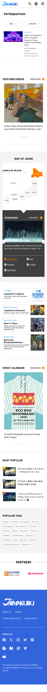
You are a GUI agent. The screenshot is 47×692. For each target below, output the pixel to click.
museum (24, 531)
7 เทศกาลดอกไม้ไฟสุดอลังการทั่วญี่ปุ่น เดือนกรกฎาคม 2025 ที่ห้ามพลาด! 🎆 (30, 497)
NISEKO (10, 264)
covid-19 (35, 531)
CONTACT (19, 612)
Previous (14, 136)
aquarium (35, 56)
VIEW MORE (35, 79)
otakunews (18, 535)
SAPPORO (11, 270)
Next (33, 136)
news (15, 521)
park (15, 531)
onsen (33, 526)
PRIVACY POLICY (31, 618)
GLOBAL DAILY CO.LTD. (12, 618)
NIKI (31, 259)
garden (24, 540)
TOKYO (27, 51)
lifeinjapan (8, 526)
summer (27, 544)
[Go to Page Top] (41, 686)
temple (30, 535)
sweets (7, 535)
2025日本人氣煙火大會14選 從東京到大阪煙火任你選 (30, 482)
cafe (16, 540)
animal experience (31, 53)
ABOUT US (7, 612)
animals (28, 56)
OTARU (32, 264)
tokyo (6, 521)
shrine (7, 531)
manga (7, 540)
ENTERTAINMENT (31, 48)
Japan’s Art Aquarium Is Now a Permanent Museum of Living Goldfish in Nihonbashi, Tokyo (33, 40)
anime (35, 521)
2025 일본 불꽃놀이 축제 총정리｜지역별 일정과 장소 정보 (31, 470)
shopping (25, 521)
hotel (33, 540)
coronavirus (22, 526)
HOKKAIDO (12, 259)
